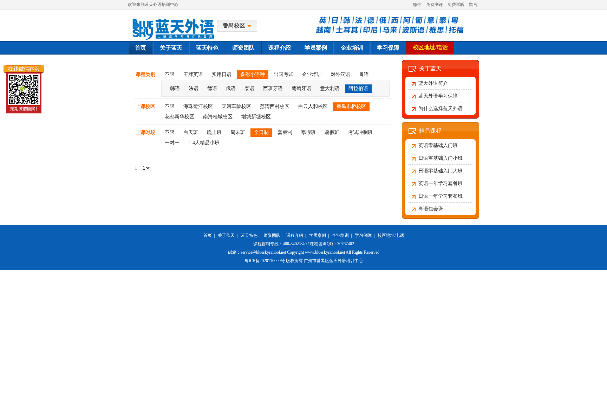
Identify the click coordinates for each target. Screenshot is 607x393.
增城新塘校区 (256, 116)
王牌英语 (193, 74)
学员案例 (316, 48)
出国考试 (283, 74)
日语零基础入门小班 (440, 158)
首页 (140, 48)
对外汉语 (340, 74)
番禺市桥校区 (351, 106)
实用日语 (221, 74)
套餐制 (285, 132)
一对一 (172, 142)
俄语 (231, 88)
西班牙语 (273, 88)
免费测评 (434, 4)
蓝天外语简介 (433, 83)
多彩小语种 (252, 74)
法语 (193, 88)
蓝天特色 (207, 48)
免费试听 (456, 4)
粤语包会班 (430, 208)
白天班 (190, 132)
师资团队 (243, 48)
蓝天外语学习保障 (438, 96)
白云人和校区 (313, 106)
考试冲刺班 (360, 132)
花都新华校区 (179, 116)
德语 (212, 88)
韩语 (175, 88)
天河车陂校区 (236, 106)
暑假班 (332, 132)
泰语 (249, 88)
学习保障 (388, 48)
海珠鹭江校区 (198, 106)
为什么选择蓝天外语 (440, 108)
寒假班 (308, 132)
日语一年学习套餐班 (440, 196)
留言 (473, 4)
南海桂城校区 (218, 116)
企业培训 (352, 48)
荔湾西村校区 (274, 106)
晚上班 (214, 132)
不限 (170, 74)
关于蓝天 (171, 48)
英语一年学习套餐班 (440, 183)
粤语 (364, 74)
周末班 (237, 132)
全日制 (261, 132)
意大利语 (330, 88)
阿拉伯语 (358, 88)
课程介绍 (279, 48)
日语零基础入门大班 (440, 170)
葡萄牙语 (301, 88)
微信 (417, 4)
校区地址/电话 (430, 47)
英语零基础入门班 (438, 145)
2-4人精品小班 (204, 142)
